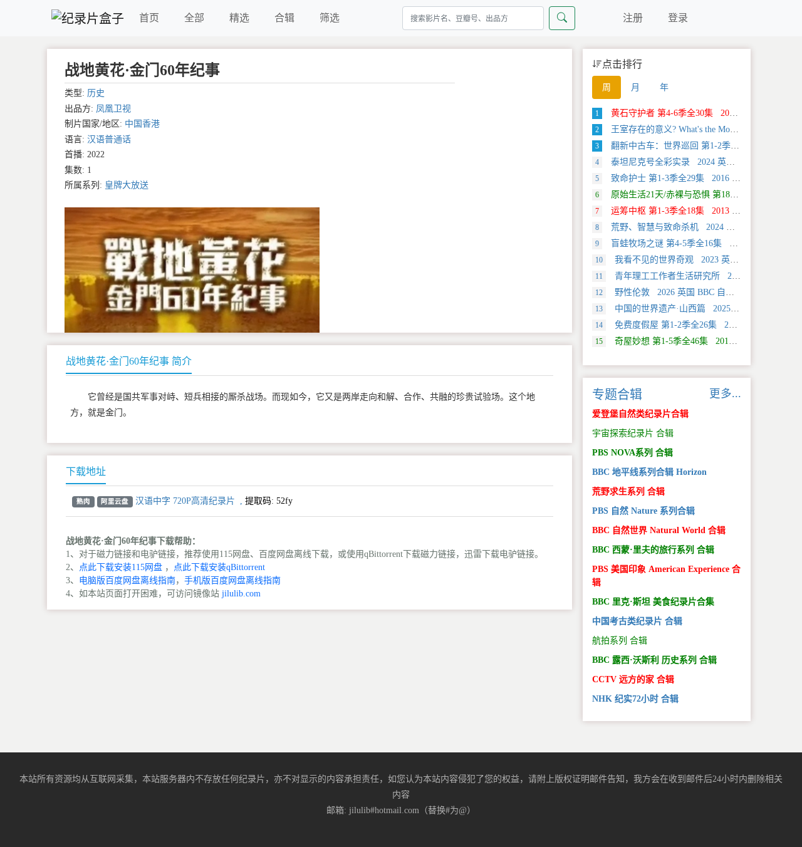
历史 (96, 93)
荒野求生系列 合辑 (628, 491)
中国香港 (142, 123)
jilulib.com (241, 593)
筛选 (330, 18)
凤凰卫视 (113, 108)
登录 (678, 18)
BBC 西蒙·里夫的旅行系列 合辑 (653, 549)
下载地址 (86, 471)
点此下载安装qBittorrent (219, 567)
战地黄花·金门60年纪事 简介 (129, 361)
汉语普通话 (109, 139)
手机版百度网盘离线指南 (232, 580)
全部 (194, 18)
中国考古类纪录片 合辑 (637, 621)
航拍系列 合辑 (619, 640)
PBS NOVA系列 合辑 (632, 452)
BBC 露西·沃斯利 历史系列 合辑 (654, 660)
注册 (633, 18)
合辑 (284, 18)
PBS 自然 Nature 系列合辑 (643, 511)
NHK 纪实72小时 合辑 (635, 699)
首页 (149, 18)
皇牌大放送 (126, 185)
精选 (239, 18)
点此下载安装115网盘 (120, 567)
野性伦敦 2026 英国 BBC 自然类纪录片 (682, 292)
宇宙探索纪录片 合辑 (633, 433)
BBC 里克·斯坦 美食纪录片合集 (653, 601)
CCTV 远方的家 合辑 (633, 679)
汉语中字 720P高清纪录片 (185, 501)
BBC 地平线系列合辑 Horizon (649, 472)
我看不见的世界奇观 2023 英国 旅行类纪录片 (694, 259)
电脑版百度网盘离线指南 (127, 580)
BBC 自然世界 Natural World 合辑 (659, 530)
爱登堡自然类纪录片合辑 (640, 413)
